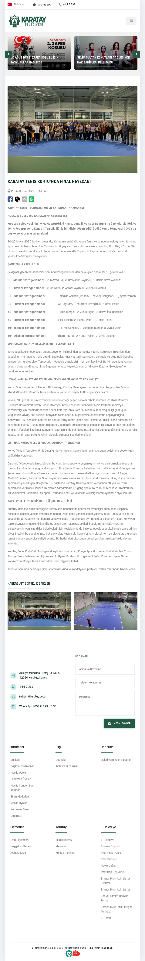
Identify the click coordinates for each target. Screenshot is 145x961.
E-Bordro (106, 918)
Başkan (15, 760)
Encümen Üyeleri (20, 779)
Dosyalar (61, 760)
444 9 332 (26, 686)
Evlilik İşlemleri (19, 840)
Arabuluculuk (18, 853)
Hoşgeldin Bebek (20, 846)
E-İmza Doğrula (110, 846)
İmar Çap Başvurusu (113, 872)
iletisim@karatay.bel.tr (32, 696)
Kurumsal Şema (20, 809)
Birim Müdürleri (19, 796)
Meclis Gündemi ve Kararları (22, 788)
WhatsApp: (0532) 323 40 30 (37, 706)
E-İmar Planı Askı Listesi (116, 889)
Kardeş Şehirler (65, 853)
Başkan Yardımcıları (22, 766)
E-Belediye (107, 840)
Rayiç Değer (108, 865)
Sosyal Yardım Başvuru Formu (115, 898)
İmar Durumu (109, 859)
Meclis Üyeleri (18, 772)
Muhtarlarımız (64, 840)
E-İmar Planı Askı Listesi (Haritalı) (116, 881)
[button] (8, 54)
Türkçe (17, 4)
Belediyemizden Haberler (116, 760)
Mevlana (61, 846)
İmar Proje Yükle (111, 853)
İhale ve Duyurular (67, 766)
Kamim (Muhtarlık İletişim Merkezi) (117, 909)
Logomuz (16, 816)
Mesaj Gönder (122, 723)
